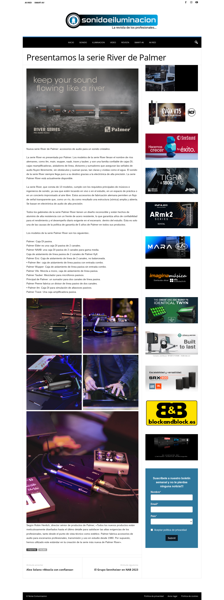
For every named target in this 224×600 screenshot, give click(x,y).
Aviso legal (172, 596)
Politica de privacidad (154, 596)
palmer (43, 550)
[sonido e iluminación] (112, 21)
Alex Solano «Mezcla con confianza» (49, 569)
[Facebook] (186, 2)
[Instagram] (191, 2)
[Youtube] (197, 2)
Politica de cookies (189, 596)
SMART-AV (39, 2)
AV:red (28, 2)
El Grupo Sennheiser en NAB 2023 (116, 569)
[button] (196, 42)
